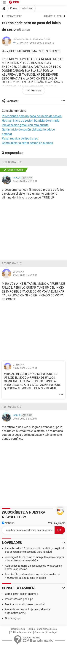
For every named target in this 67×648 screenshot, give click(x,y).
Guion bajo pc (13, 618)
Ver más (36, 90)
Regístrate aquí (17, 629)
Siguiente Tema (53, 15)
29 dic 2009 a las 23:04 (25, 418)
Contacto (39, 632)
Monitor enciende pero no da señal (24, 604)
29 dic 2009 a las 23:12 (42, 42)
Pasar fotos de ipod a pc (19, 599)
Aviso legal (51, 632)
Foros (13, 8)
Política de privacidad (21, 632)
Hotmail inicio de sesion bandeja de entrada (30, 120)
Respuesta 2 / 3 (12, 263)
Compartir (12, 100)
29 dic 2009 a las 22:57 (25, 181)
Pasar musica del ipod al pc (20, 138)
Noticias (9, 523)
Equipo (31, 629)
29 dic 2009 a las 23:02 (25, 275)
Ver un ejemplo (56, 523)
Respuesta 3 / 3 (12, 406)
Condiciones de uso (47, 629)
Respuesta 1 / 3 (12, 162)
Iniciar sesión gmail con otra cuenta (25, 125)
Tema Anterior (13, 15)
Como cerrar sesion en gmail (21, 593)
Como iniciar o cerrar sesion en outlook (27, 143)
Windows (27, 8)
